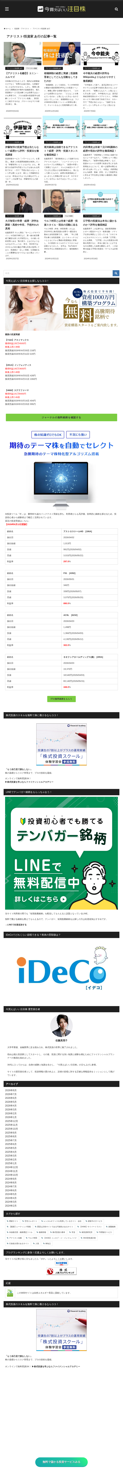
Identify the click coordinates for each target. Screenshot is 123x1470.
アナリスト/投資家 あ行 (14, 68)
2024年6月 (11, 1190)
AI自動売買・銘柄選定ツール (20, 1232)
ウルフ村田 (69, 216)
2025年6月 (11, 1144)
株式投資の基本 (58, 1232)
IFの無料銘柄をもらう (61, 699)
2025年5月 (11, 1148)
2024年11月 (11, 1171)
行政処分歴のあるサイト (19, 1243)
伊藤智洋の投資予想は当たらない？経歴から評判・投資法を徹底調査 (22, 151)
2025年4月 (11, 1152)
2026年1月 (11, 1117)
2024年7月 (11, 1186)
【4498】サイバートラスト (91, 1227)
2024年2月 (11, 1205)
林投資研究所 (87, 1232)
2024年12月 (11, 1167)
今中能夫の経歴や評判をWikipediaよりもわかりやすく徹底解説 (99, 77)
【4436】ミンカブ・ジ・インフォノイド (60, 1238)
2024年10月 (11, 1175)
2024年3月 (11, 1202)
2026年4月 (11, 1105)
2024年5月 (11, 1194)
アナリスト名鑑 (31, 68)
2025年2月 (11, 1159)
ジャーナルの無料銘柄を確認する (61, 417)
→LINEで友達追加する (16, 925)
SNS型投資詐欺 (89, 1238)
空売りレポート (31, 1221)
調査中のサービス (95, 1221)
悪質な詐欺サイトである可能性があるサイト (55, 1227)
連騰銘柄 (112, 1227)
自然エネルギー (41, 1293)
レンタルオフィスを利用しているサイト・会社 (62, 1221)
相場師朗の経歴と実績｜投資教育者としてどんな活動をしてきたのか (61, 77)
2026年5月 (11, 1102)
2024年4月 (11, 1198)
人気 (37, 1243)
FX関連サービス (105, 1232)
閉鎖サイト (13, 1221)
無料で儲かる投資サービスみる (61, 1462)
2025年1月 (11, 1163)
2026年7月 (11, 1094)
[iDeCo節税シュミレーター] (61, 970)
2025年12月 (11, 1121)
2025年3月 (11, 1155)
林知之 (48, 1243)
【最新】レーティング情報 (20, 1227)
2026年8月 (11, 1090)
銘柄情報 (42, 1232)
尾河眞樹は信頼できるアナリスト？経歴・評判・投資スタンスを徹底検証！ (61, 151)
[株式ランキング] (61, 1271)
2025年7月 (11, 1140)
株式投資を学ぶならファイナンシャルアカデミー (30, 782)
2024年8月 (11, 1182)
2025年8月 (11, 1136)
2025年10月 (11, 1129)
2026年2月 (11, 1113)
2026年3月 (11, 1109)
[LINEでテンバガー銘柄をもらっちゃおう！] (61, 853)
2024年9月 (11, 1179)
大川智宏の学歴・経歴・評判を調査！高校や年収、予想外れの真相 (22, 225)
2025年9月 (11, 1132)
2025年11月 (11, 1125)
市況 (73, 1232)
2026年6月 (11, 1098)
